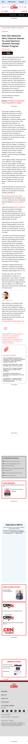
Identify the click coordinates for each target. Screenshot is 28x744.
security (5, 335)
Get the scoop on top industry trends (12, 611)
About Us (4, 695)
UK (22, 7)
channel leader (14, 335)
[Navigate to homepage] (14, 8)
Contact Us (4, 698)
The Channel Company (7, 705)
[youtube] (15, 710)
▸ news (7, 27)
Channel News (17, 339)
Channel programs (8, 341)
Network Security (7, 343)
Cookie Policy (4, 720)
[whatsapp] (23, 710)
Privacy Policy (15, 716)
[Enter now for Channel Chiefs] (8, 496)
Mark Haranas (6, 49)
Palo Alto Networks (17, 334)
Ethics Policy (5, 702)
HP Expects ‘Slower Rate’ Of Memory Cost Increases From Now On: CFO (13, 375)
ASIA (3, 7)
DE (20, 7)
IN (5, 7)
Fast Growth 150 (12, 14)
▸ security (13, 27)
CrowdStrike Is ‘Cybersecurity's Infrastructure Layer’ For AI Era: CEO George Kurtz (12, 380)
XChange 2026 (21, 14)
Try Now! (21, 1)
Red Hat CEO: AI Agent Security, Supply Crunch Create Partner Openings (13, 370)
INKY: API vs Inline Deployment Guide (12, 461)
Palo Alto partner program (10, 337)
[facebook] (2, 710)
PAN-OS (22, 270)
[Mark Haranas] (5, 298)
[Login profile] (26, 11)
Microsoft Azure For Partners (10, 475)
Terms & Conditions (5, 716)
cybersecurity (6, 339)
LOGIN (23, 11)
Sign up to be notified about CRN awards (14, 485)
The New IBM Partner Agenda (7, 590)
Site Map (11, 720)
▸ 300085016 (19, 27)
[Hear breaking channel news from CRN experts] (8, 630)
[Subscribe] (18, 674)
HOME (3, 27)
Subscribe (5, 671)
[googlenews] (19, 710)
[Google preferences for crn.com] (7, 53)
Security (4, 31)
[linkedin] (7, 710)
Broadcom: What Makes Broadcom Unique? (13, 473)
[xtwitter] (11, 710)
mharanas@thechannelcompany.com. (13, 321)
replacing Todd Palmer (12, 196)
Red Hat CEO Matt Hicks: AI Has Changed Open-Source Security (13, 365)
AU (8, 7)
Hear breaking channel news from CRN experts (13, 623)
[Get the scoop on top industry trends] (8, 617)
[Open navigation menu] (2, 11)
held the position (18, 207)
